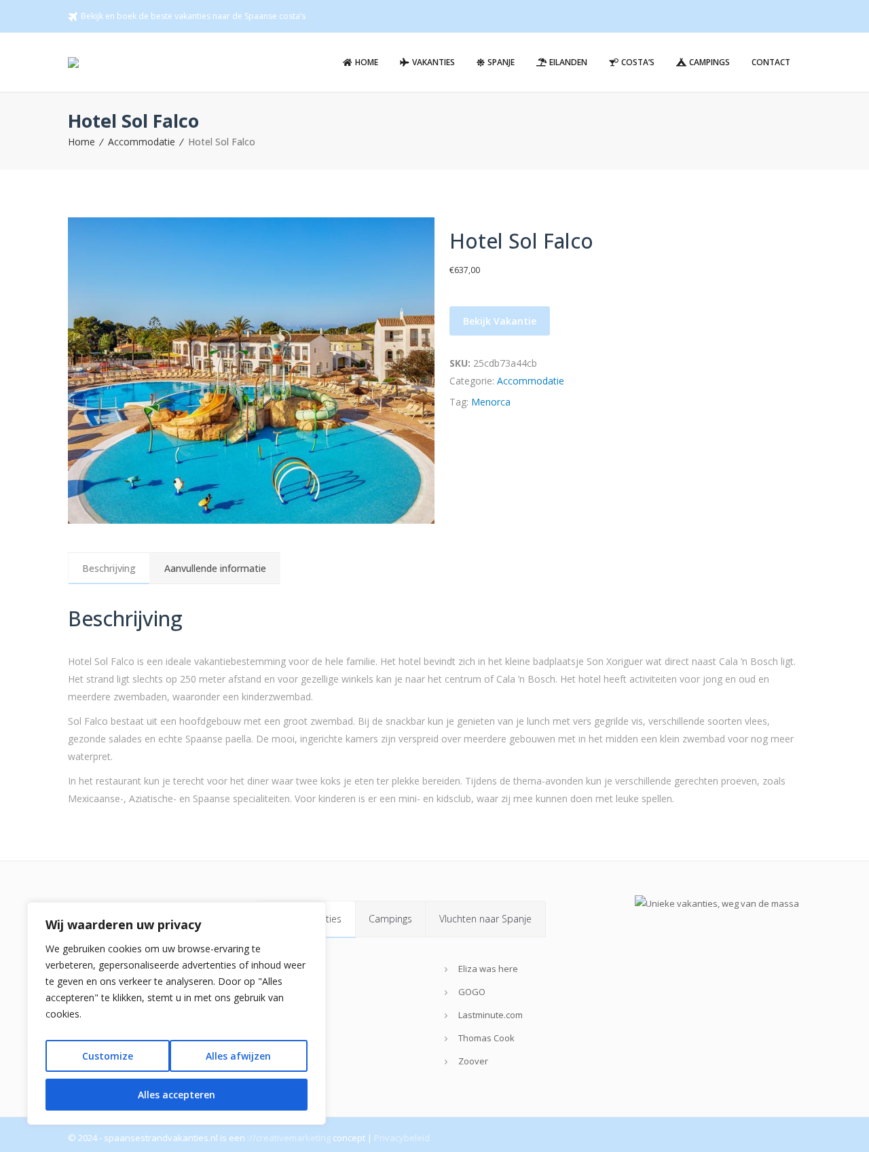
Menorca (491, 401)
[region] (176, 1013)
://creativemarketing (289, 1138)
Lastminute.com (490, 1015)
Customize (107, 1055)
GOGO (471, 992)
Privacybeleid (402, 1138)
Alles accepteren (176, 1094)
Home (81, 141)
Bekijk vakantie (499, 320)
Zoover (473, 1061)
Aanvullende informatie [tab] (215, 568)
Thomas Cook (486, 1038)
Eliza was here (488, 968)
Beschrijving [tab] (109, 568)
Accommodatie (141, 141)
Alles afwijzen (238, 1055)
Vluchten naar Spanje (485, 918)
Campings (390, 918)
